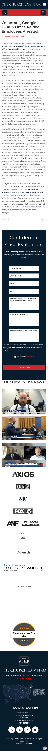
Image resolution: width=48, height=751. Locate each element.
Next (43, 219)
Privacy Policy (16, 347)
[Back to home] (21, 4)
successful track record (32, 192)
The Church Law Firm (24, 707)
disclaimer (30, 357)
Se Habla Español (24, 678)
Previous (6, 219)
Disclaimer (20, 743)
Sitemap (29, 743)
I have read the (25, 357)
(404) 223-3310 (24, 723)
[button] (44, 4)
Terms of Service (34, 347)
